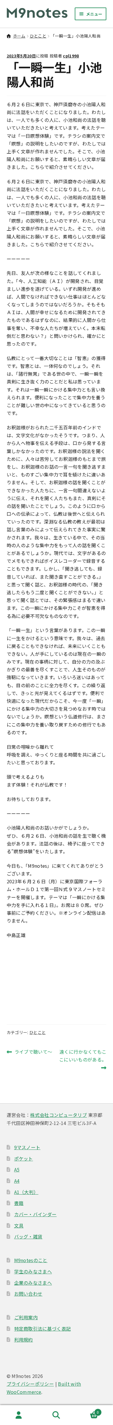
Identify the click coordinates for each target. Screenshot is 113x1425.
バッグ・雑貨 (28, 1236)
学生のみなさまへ (33, 1271)
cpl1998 (71, 56)
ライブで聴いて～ (33, 1052)
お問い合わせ (28, 1293)
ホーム (19, 36)
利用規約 (23, 1339)
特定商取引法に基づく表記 (42, 1328)
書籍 (19, 1202)
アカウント (19, 1415)
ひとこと (38, 36)
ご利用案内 (26, 1317)
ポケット (23, 1158)
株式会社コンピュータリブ (58, 1114)
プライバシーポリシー (30, 1383)
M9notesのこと (31, 1260)
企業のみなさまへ (33, 1282)
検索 (56, 1415)
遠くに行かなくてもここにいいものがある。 (82, 1060)
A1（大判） (26, 1192)
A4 (17, 1180)
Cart (87, 1410)
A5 (17, 1169)
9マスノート (27, 1147)
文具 (19, 1225)
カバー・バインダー (35, 1214)
